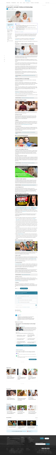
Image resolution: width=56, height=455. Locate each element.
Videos (22, 443)
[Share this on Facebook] (4, 56)
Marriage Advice (23, 439)
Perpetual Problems (9, 33)
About (7, 448)
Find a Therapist (23, 438)
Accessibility (27, 448)
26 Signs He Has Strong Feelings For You (11, 440)
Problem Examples (9, 34)
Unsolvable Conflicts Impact (9, 39)
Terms (18, 449)
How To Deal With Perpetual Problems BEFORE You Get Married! (22, 378)
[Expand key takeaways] (36, 24)
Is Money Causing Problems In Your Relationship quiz (32, 413)
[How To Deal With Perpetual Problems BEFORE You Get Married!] (22, 372)
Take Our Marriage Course (24, 288)
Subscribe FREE (10, 27)
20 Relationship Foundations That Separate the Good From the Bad (22, 399)
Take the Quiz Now (26, 345)
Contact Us (22, 448)
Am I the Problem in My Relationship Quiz (21, 413)
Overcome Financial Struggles (31, 411)
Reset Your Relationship (9, 411)
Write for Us (46, 438)
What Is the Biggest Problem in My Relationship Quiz (11, 413)
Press (18, 448)
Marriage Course (30, 438)
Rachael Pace (10, 8)
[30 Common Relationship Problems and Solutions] (11, 372)
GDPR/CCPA (22, 449)
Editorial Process (12, 449)
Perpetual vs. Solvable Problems (9, 31)
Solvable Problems (9, 37)
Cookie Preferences (28, 449)
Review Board (12, 448)
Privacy (7, 449)
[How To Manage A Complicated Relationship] (33, 393)
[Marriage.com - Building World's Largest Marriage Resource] (28, 1)
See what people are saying (32, 359)
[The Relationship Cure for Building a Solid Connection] (11, 393)
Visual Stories (22, 444)
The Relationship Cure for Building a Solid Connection (11, 399)
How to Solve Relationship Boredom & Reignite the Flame (32, 378)
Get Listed (42, 438)
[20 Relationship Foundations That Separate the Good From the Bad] (22, 393)
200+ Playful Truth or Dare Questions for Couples (12, 441)
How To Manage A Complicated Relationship (32, 399)
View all (36, 417)
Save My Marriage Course (31, 439)
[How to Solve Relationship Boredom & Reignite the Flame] (33, 372)
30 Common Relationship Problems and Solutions (10, 378)
